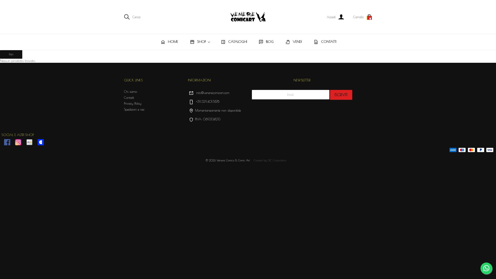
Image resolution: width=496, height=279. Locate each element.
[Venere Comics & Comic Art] (248, 17)
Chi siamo (130, 91)
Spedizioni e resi (134, 109)
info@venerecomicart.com (209, 93)
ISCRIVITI (341, 95)
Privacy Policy (132, 103)
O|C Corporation (276, 160)
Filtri (11, 54)
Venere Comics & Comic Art (233, 160)
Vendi (293, 42)
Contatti (325, 42)
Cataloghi (234, 42)
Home (169, 42)
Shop (198, 42)
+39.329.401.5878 (204, 101)
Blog (266, 42)
